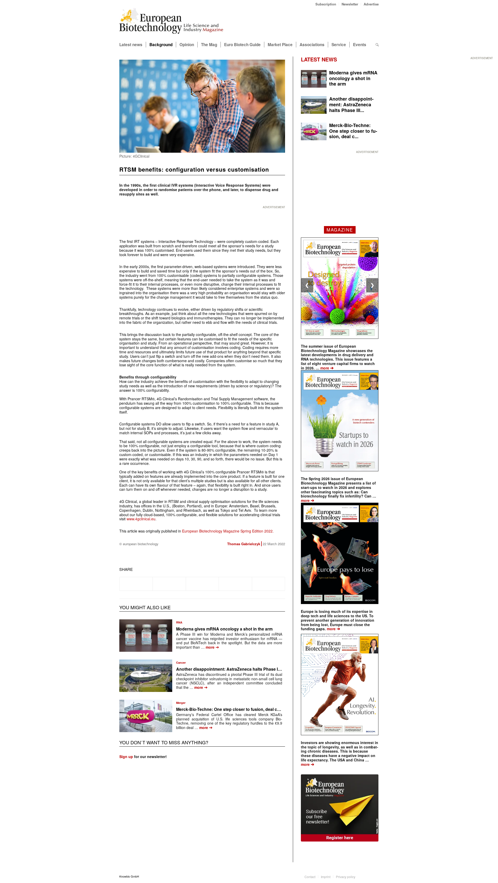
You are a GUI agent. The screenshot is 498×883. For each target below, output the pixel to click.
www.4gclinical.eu (141, 518)
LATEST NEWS (319, 59)
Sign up (126, 756)
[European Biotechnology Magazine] (171, 23)
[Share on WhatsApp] (202, 584)
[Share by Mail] (268, 584)
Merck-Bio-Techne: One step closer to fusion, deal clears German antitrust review (255, 709)
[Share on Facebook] (136, 584)
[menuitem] (326, 4)
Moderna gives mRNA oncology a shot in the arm (224, 629)
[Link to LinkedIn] (367, 876)
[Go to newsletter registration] (339, 808)
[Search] (377, 44)
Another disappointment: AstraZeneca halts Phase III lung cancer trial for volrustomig (260, 669)
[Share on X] (169, 584)
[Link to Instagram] (375, 876)
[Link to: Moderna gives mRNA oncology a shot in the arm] (145, 635)
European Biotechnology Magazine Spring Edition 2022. (228, 531)
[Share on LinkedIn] (235, 584)
